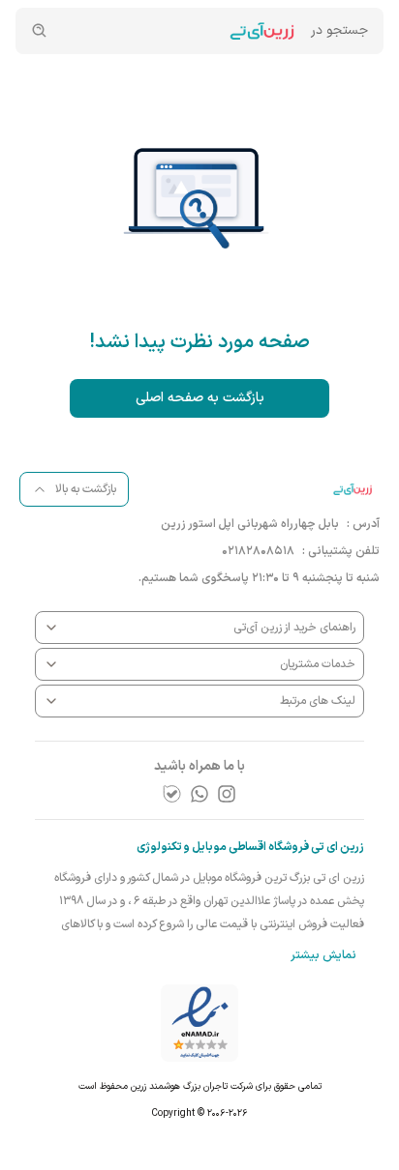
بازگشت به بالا (85, 489)
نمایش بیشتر (323, 955)
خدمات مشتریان (317, 664)
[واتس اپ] (199, 794)
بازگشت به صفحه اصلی (200, 398)
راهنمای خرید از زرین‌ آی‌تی (294, 627)
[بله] (172, 794)
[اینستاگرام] (226, 794)
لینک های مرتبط (317, 701)
